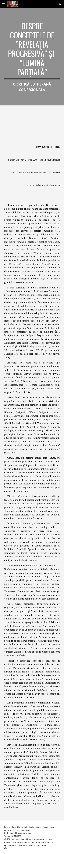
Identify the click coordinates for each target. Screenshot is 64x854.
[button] (3, 4)
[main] (32, 57)
